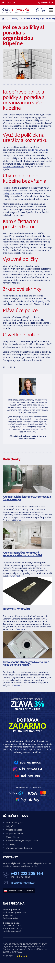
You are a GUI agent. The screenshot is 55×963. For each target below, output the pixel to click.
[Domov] (4, 2)
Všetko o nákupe (14, 829)
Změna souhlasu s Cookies (19, 847)
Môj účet (10, 826)
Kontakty (10, 844)
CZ (9, 2)
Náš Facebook (30, 762)
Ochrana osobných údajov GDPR (22, 840)
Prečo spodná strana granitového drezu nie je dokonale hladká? (26, 663)
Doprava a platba (14, 833)
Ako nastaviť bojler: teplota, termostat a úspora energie (27, 498)
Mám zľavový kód (14, 822)
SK (14, 2)
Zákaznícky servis (14, 837)
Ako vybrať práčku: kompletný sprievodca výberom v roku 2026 (22, 554)
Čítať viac (18, 520)
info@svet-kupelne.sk (23, 882)
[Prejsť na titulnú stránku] (16, 10)
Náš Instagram (30, 769)
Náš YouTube (30, 775)
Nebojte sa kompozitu (16, 608)
